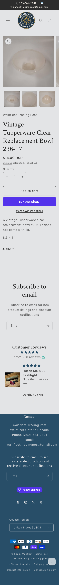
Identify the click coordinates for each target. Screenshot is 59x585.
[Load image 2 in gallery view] (29, 99)
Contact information (18, 570)
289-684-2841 (27, 3)
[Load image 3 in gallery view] (47, 99)
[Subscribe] (48, 325)
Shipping (7, 163)
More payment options (29, 210)
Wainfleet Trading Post (35, 554)
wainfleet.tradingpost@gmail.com (29, 7)
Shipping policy (43, 564)
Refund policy (22, 558)
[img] (29, 352)
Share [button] (10, 249)
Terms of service (20, 564)
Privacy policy (41, 558)
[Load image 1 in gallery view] (12, 99)
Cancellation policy (45, 570)
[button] (8, 20)
